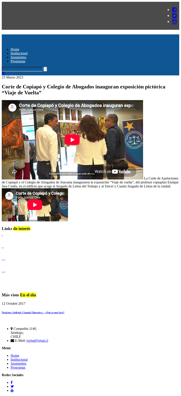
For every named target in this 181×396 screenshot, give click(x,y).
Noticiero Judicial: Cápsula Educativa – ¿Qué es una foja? (33, 312)
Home (15, 49)
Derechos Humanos (3, 247)
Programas (18, 61)
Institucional (19, 53)
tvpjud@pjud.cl (37, 340)
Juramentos (18, 57)
